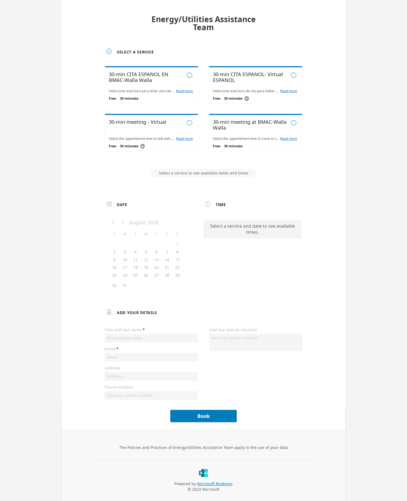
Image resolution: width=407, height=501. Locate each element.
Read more (184, 91)
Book (203, 416)
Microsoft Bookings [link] (215, 483)
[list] (203, 113)
